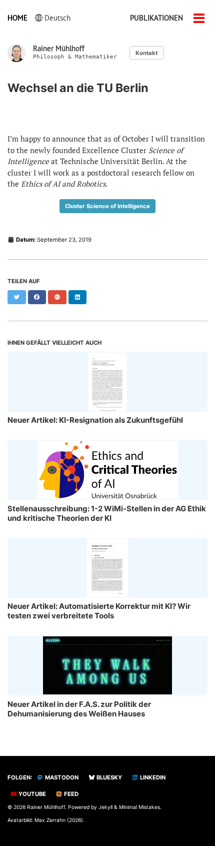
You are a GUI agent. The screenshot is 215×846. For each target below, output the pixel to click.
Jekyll (105, 807)
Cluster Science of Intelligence (107, 206)
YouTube (31, 793)
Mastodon (61, 777)
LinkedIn (152, 777)
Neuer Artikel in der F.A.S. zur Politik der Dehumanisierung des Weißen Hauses (79, 708)
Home (18, 18)
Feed (70, 793)
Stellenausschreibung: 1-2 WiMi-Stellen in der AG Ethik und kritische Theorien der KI (107, 513)
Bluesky (108, 777)
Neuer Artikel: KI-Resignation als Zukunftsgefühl (95, 420)
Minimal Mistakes (139, 807)
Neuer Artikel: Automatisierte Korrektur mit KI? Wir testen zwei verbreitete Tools (99, 610)
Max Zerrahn (50, 820)
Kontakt (147, 53)
